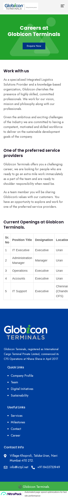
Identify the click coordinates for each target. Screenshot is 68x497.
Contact (16, 429)
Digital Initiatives (22, 389)
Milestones (18, 422)
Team (14, 382)
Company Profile (22, 375)
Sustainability (19, 395)
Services (16, 415)
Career (15, 435)
